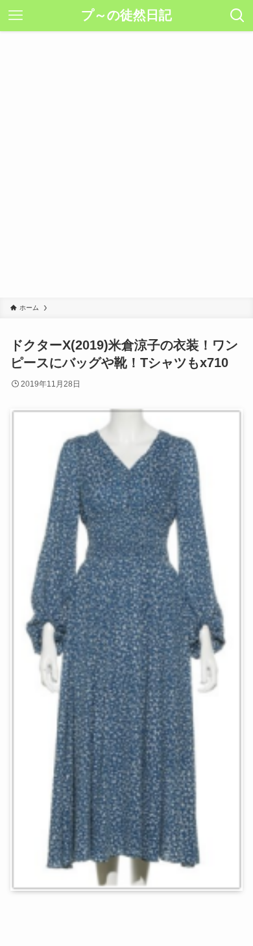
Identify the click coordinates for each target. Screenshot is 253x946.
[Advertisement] (126, 164)
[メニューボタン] (15, 15)
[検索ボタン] (237, 15)
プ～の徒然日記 (126, 15)
